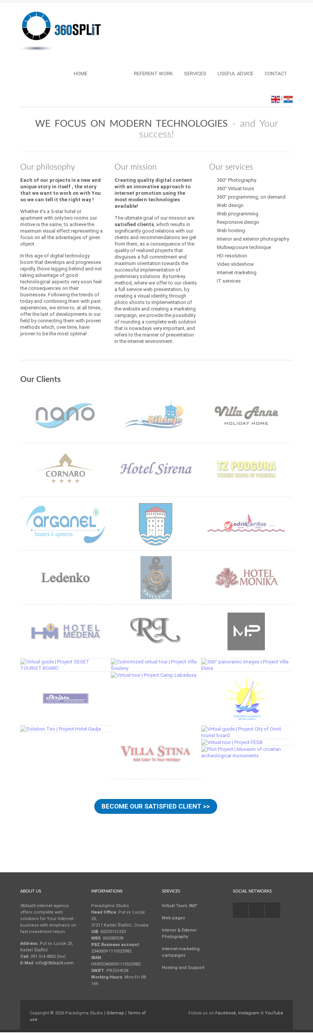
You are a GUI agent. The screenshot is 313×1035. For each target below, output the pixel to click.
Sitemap (115, 1013)
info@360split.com (54, 963)
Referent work (153, 73)
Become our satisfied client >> (156, 806)
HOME (80, 73)
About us (110, 73)
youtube (272, 910)
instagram (256, 910)
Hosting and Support (183, 967)
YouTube (274, 1013)
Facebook (225, 1013)
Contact (276, 73)
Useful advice (235, 73)
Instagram (248, 1013)
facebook (240, 910)
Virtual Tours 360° (179, 905)
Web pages (173, 917)
